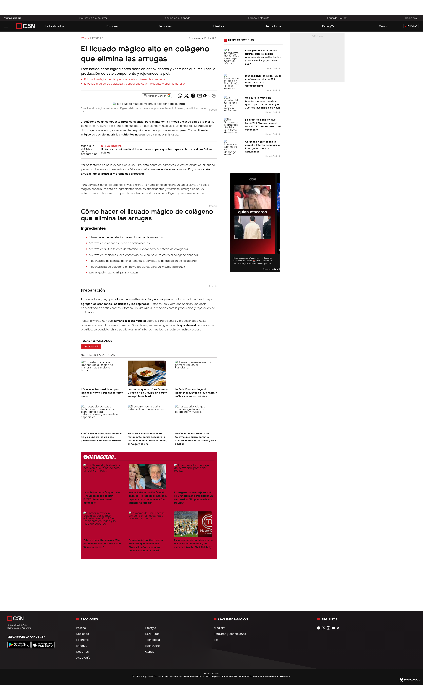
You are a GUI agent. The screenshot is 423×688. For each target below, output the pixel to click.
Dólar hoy (411, 18)
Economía (82, 640)
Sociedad (82, 634)
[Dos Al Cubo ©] (410, 681)
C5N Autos (152, 634)
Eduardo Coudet (337, 18)
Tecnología (273, 26)
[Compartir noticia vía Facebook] (193, 95)
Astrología (83, 657)
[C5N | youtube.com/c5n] (334, 628)
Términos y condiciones (230, 634)
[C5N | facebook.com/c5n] (319, 628)
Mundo (383, 26)
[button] (213, 95)
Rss (216, 640)
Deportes (165, 26)
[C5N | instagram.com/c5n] (329, 628)
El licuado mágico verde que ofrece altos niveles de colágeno (124, 79)
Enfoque (112, 26)
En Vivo (412, 26)
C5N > (85, 38)
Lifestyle (218, 26)
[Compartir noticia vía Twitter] (186, 95)
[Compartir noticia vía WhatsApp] (179, 95)
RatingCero (329, 26)
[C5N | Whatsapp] (338, 628)
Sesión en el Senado (178, 18)
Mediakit (219, 628)
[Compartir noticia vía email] (199, 95)
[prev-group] (232, 223)
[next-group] (277, 223)
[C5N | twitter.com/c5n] (324, 628)
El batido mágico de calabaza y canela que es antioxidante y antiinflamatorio (134, 83)
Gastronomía (91, 346)
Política (81, 628)
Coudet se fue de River (93, 18)
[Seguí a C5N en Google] (205, 96)
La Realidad (53, 26)
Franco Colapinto (259, 18)
